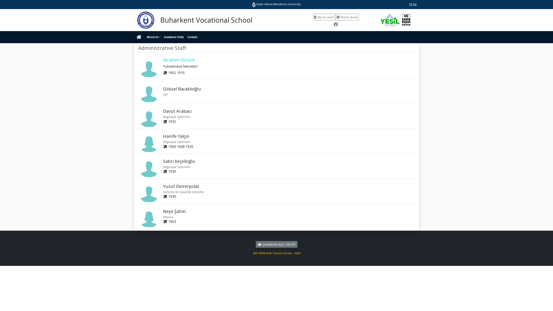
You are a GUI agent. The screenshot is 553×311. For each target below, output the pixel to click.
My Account (325, 17)
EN (414, 4)
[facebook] (335, 25)
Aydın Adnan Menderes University (278, 4)
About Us (153, 37)
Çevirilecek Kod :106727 (279, 244)
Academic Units (174, 37)
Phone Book (348, 17)
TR (410, 4)
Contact (192, 37)
